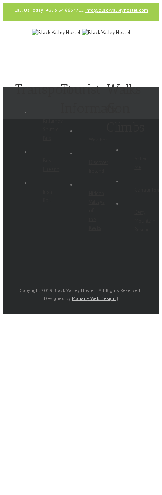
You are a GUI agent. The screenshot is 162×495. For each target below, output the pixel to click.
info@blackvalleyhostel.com (116, 10)
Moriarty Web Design (94, 298)
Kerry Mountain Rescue (144, 221)
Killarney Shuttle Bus (53, 129)
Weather (98, 139)
